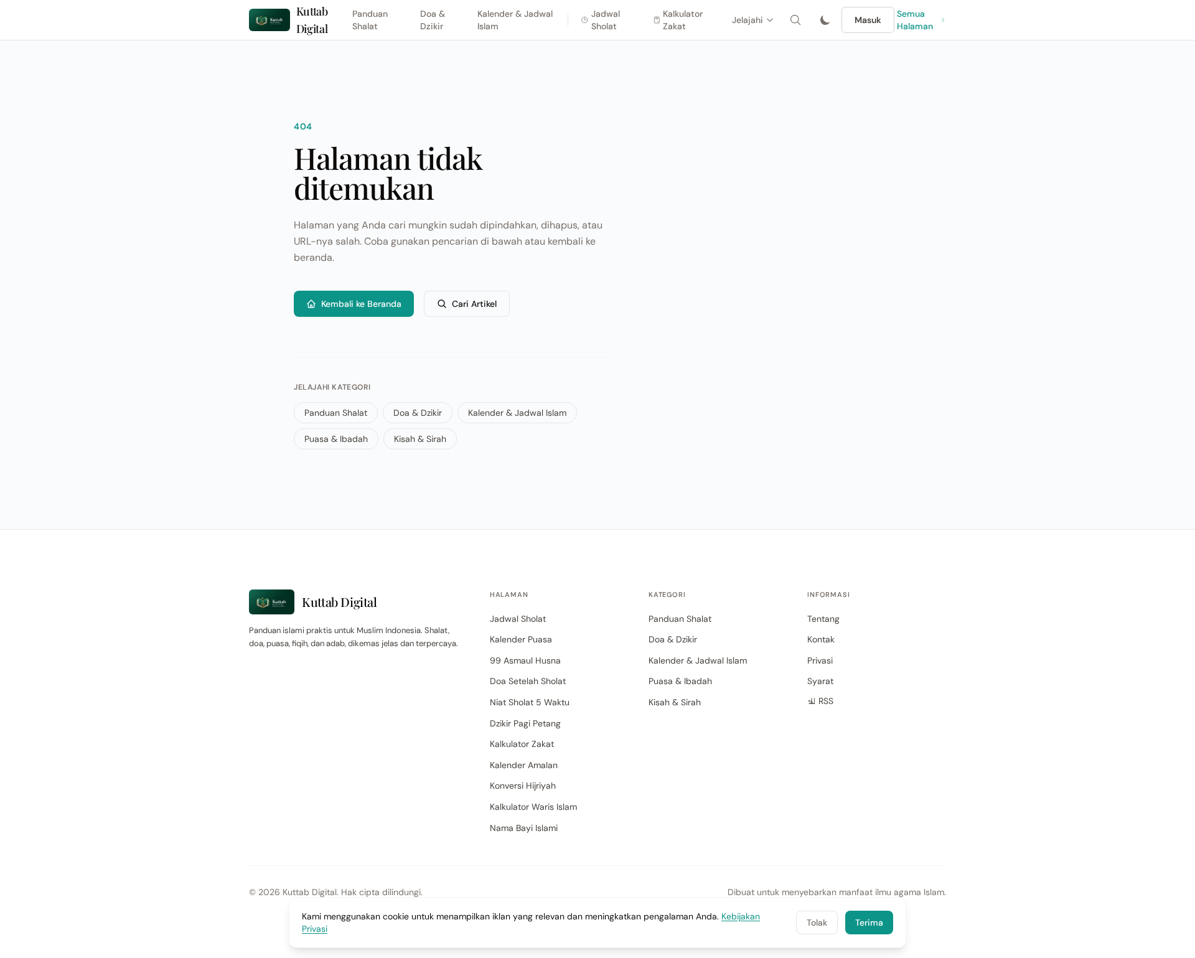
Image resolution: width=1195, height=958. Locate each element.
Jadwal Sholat (605, 20)
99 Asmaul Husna (525, 660)
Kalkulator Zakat (683, 20)
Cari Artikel (474, 303)
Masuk (868, 20)
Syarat (820, 681)
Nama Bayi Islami (524, 828)
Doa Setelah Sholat (528, 681)
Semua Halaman (915, 20)
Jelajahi (747, 20)
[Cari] (795, 20)
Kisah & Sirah (420, 438)
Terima (869, 922)
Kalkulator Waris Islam (533, 806)
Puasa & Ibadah (336, 438)
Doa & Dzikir (432, 20)
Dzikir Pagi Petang (525, 723)
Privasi (820, 660)
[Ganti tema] (825, 20)
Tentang (823, 618)
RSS (825, 701)
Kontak (821, 639)
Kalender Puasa (521, 639)
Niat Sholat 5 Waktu (529, 702)
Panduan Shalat (370, 20)
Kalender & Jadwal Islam (515, 20)
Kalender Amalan (524, 765)
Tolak (817, 922)
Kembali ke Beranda (361, 303)
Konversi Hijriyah (523, 785)
